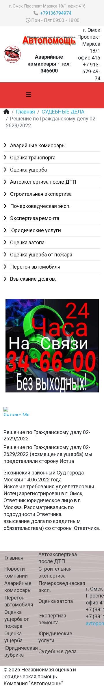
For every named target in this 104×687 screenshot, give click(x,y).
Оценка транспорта (32, 157)
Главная (25, 112)
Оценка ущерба (28, 170)
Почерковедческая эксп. (39, 206)
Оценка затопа (26, 242)
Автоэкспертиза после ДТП (42, 182)
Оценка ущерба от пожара (40, 255)
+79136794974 (55, 13)
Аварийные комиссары (37, 145)
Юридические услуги (35, 230)
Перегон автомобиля (34, 267)
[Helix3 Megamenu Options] (28, 94)
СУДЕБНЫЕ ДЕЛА (63, 112)
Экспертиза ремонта (34, 218)
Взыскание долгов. (32, 279)
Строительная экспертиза (40, 194)
